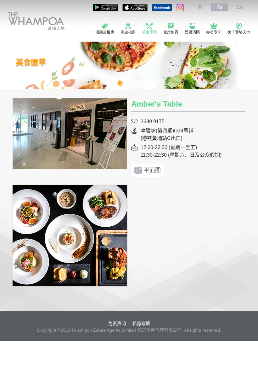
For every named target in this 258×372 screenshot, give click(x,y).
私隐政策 (141, 323)
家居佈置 (170, 32)
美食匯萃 (149, 32)
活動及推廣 (104, 32)
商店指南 (128, 32)
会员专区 (213, 32)
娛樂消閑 (192, 32)
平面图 (152, 170)
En (240, 7)
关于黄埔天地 (238, 32)
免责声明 (117, 323)
